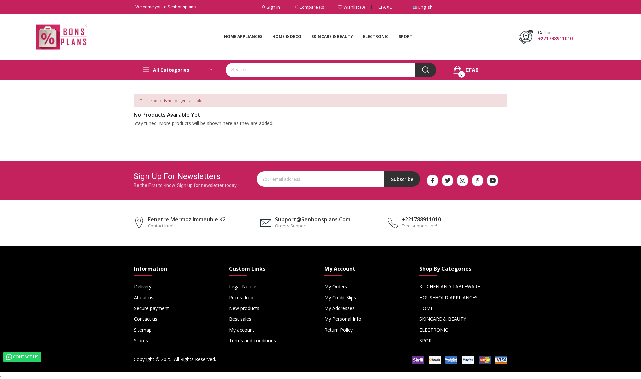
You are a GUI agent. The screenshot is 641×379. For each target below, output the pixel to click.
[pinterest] (477, 180)
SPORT (427, 340)
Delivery (142, 286)
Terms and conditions (252, 340)
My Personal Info (342, 319)
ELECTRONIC (433, 330)
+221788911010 (555, 38)
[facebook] (432, 180)
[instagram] (462, 180)
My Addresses (339, 308)
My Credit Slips (340, 297)
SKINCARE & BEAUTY (442, 319)
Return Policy (338, 330)
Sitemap (143, 330)
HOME (426, 308)
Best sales (240, 319)
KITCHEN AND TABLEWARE (449, 286)
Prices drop (241, 297)
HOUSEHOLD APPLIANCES (448, 297)
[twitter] (447, 180)
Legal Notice (242, 286)
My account (241, 330)
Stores (141, 340)
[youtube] (492, 180)
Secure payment (151, 308)
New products (244, 308)
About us (143, 297)
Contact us (145, 319)
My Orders (335, 286)
